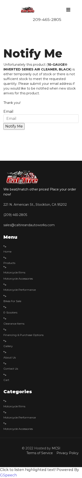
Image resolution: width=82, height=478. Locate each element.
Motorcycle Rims (14, 272)
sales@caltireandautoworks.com (29, 225)
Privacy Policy (67, 453)
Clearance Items (13, 323)
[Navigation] (68, 10)
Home (7, 251)
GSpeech (8, 475)
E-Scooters (10, 312)
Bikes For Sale (12, 301)
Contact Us (10, 368)
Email (8, 111)
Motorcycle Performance (19, 289)
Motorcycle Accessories (18, 278)
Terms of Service (40, 453)
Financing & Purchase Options (23, 335)
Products (9, 263)
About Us (9, 357)
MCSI (56, 448)
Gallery (8, 346)
